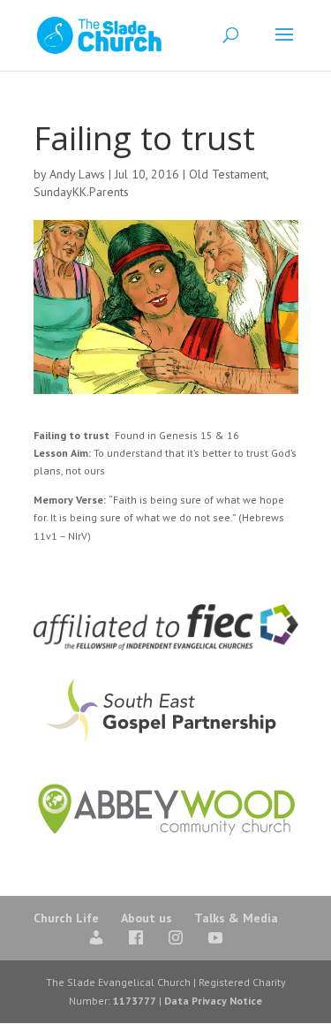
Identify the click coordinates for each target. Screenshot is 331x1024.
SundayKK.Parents (81, 192)
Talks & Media (236, 918)
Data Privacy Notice (213, 1000)
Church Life (66, 918)
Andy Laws (77, 174)
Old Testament (228, 174)
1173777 (134, 1000)
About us (146, 918)
